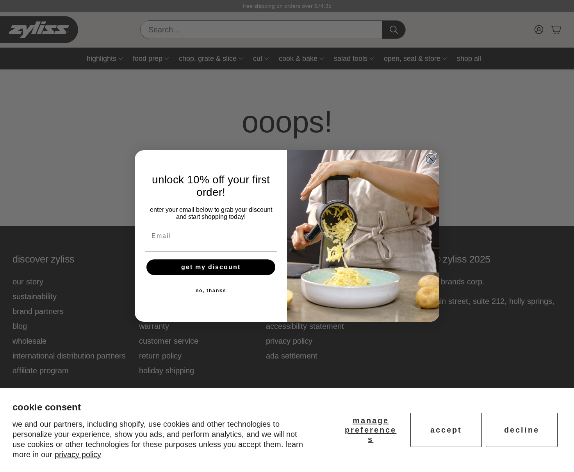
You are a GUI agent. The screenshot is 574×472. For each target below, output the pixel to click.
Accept (446, 430)
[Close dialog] (430, 158)
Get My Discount (211, 267)
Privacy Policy (78, 454)
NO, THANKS (211, 290)
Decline (521, 430)
